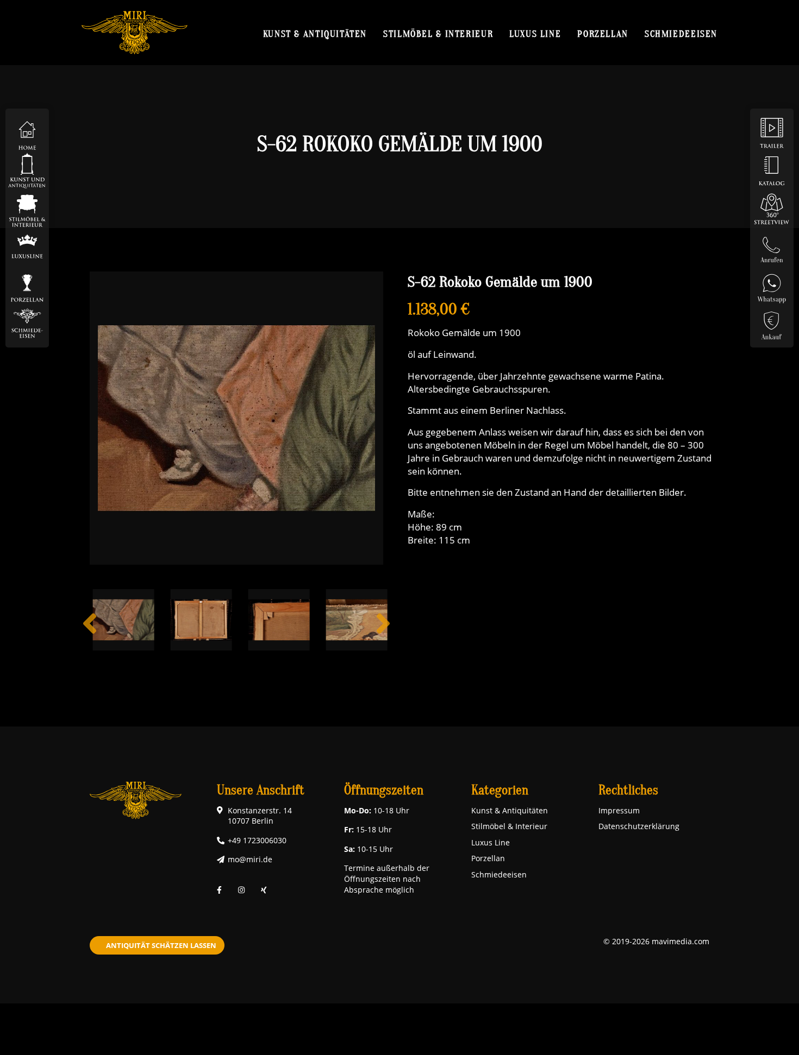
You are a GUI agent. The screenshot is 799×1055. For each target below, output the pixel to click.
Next (383, 632)
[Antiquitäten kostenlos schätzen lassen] (772, 322)
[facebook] (219, 890)
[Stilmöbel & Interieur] (27, 208)
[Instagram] (241, 890)
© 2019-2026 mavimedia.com (656, 941)
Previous (90, 632)
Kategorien (499, 790)
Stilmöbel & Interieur (438, 34)
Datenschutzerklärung (638, 826)
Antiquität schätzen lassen (161, 945)
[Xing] (264, 890)
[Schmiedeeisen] (27, 322)
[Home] (27, 132)
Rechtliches (628, 790)
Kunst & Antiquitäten (315, 34)
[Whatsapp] (772, 284)
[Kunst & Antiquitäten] (27, 170)
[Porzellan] (27, 284)
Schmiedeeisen (681, 34)
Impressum (619, 810)
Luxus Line (535, 34)
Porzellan (602, 34)
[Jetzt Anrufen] (772, 246)
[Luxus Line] (27, 246)
